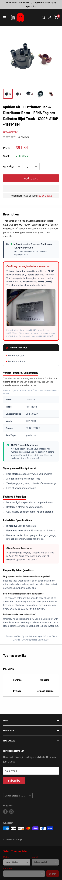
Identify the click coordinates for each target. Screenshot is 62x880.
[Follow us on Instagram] (11, 811)
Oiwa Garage (10, 132)
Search (52, 873)
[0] (56, 17)
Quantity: (8, 166)
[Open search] (43, 17)
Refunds (17, 679)
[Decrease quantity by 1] (19, 166)
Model (35, 857)
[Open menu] (4, 17)
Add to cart (31, 178)
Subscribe (14, 780)
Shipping (44, 679)
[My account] (49, 17)
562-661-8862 (44, 195)
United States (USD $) (15, 795)
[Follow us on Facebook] (5, 811)
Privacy (17, 690)
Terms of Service (45, 690)
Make (6, 857)
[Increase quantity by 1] (36, 166)
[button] (31, 188)
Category (7, 868)
